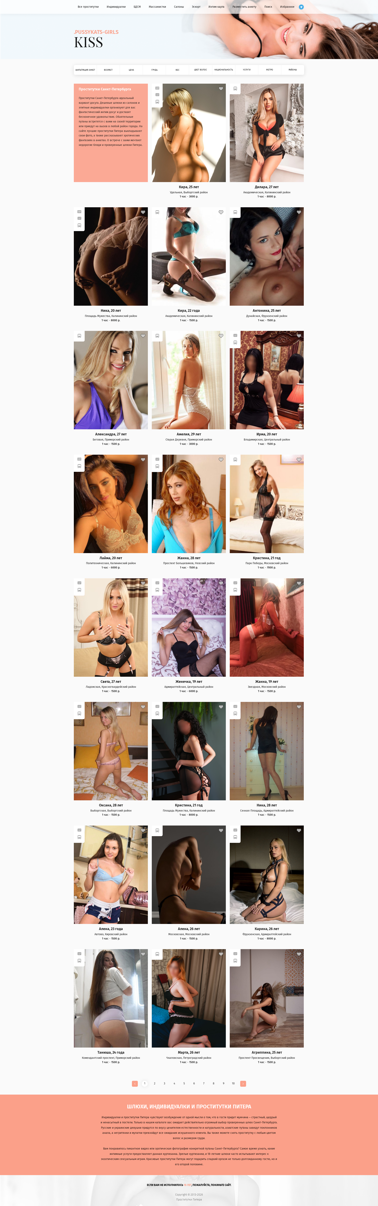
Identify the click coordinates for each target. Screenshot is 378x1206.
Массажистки (157, 6)
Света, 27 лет (111, 682)
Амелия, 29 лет (189, 434)
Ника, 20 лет (111, 311)
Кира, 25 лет (189, 187)
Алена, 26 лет (189, 929)
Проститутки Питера (189, 1199)
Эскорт (196, 6)
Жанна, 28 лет (188, 558)
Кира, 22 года (189, 311)
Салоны (179, 6)
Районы (293, 69)
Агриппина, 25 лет (267, 1053)
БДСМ (137, 6)
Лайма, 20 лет (111, 558)
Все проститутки (88, 6)
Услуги (246, 69)
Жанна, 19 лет (266, 682)
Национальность (223, 69)
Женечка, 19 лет (189, 682)
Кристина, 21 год (267, 558)
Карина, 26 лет (267, 929)
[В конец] (243, 1084)
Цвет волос (200, 69)
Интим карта (216, 6)
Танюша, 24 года (110, 1053)
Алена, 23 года (111, 929)
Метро (269, 69)
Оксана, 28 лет (111, 805)
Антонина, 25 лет (267, 311)
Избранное (287, 6)
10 (233, 1083)
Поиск (268, 6)
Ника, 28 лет (267, 805)
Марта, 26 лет (189, 1053)
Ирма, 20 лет (267, 434)
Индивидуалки (116, 6)
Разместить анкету (244, 6)
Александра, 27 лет (111, 434)
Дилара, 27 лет (267, 187)
